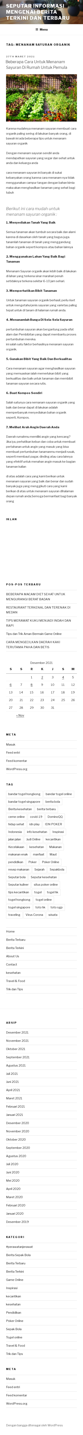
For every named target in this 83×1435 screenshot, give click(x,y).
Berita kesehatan (20, 809)
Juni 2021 (12, 1082)
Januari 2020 (15, 1213)
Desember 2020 (17, 1123)
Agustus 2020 (16, 1156)
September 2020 (18, 1148)
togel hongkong (19, 900)
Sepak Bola (14, 1329)
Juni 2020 (12, 1172)
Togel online (14, 1337)
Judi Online (33, 839)
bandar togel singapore (24, 802)
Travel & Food (15, 981)
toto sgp (57, 907)
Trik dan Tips (14, 989)
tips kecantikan (18, 892)
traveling (14, 915)
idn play (34, 824)
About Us (12, 956)
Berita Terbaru (15, 940)
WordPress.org (16, 769)
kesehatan (36, 847)
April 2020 (13, 1189)
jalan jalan (14, 839)
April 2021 (13, 1090)
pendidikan (15, 862)
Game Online (14, 1280)
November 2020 (17, 1131)
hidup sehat (16, 824)
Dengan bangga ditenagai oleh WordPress (34, 1425)
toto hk (40, 907)
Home (10, 931)
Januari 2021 (14, 1115)
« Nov (20, 715)
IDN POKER (53, 824)
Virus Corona (34, 915)
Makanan (55, 847)
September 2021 (18, 1057)
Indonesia (15, 832)
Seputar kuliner (18, 884)
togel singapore (19, 907)
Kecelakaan (16, 847)
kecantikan (53, 839)
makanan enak (18, 854)
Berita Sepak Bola (18, 1255)
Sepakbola (57, 869)
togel (38, 892)
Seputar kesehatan (44, 877)
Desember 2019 (17, 1222)
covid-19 (36, 817)
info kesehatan (37, 832)
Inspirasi (58, 832)
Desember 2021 (17, 1032)
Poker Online (50, 862)
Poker (32, 862)
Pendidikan (13, 1312)
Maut (53, 854)
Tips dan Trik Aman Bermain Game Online (34, 634)
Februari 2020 (15, 1205)
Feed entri (13, 752)
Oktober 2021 (15, 1049)
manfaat (38, 854)
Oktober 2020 (16, 1139)
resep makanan (18, 869)
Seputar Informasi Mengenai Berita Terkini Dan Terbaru (38, 12)
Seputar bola (17, 877)
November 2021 (17, 1041)
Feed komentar (16, 761)
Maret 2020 (14, 1197)
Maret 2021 (14, 1098)
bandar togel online (59, 794)
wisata (52, 915)
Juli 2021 (12, 1074)
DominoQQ (55, 817)
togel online (44, 900)
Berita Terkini (15, 948)
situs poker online (46, 884)
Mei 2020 (13, 1180)
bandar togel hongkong (24, 794)
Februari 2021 (15, 1106)
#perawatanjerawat (19, 1247)
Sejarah (39, 869)
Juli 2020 (12, 1164)
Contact (11, 964)
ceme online (16, 817)
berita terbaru (46, 809)
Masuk (10, 744)
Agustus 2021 (16, 1065)
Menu (44, 29)
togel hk (52, 892)
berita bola (53, 802)
